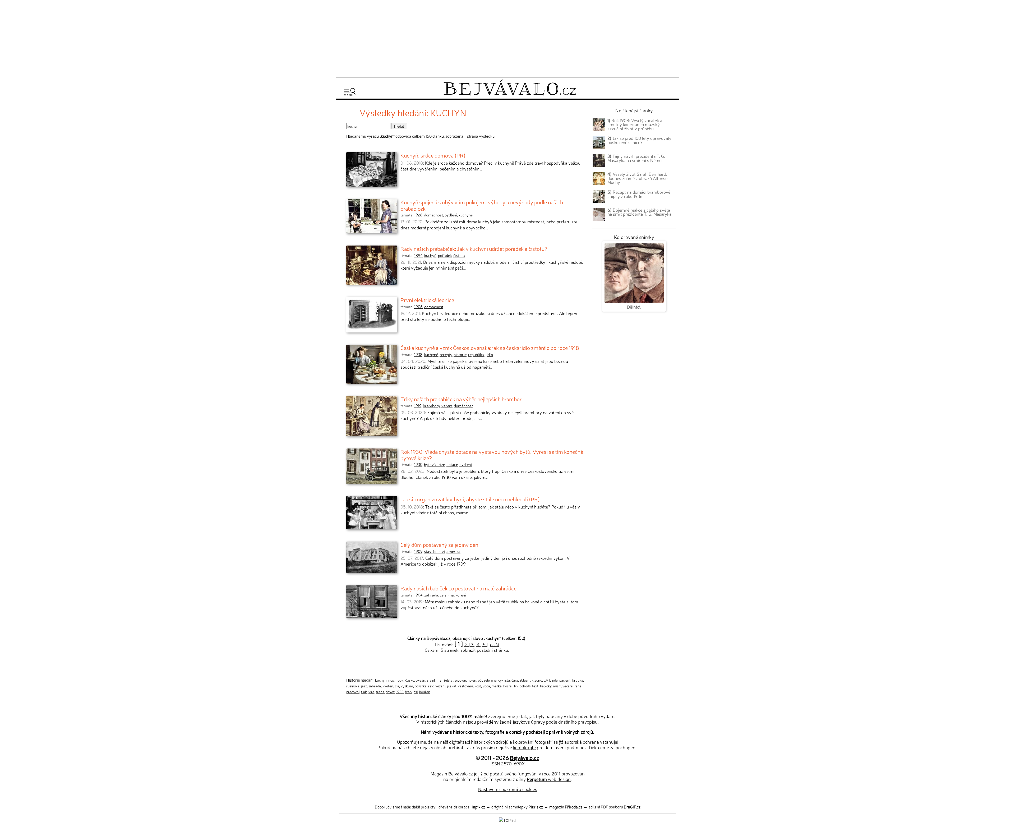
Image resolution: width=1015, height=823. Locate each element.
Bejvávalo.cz (524, 757)
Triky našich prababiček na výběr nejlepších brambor (461, 399)
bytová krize (434, 464)
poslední (485, 650)
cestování (465, 685)
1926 (418, 215)
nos (391, 680)
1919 (417, 405)
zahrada (431, 595)
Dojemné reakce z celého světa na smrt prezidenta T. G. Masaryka (639, 212)
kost (477, 685)
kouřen (424, 691)
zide (555, 680)
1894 (418, 255)
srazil (431, 680)
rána (578, 685)
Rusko (409, 680)
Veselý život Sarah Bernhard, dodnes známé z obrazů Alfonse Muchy (637, 178)
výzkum (407, 685)
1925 (400, 691)
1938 (418, 354)
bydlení (451, 215)
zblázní (525, 680)
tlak (364, 691)
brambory (431, 405)
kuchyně (466, 215)
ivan (408, 691)
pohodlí (524, 685)
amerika (453, 551)
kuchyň (430, 255)
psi (415, 691)
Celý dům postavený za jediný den (439, 544)
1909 (418, 551)
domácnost (433, 215)
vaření (446, 405)
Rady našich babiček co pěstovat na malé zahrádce (458, 588)
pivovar (460, 680)
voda (486, 685)
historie (460, 354)
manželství (444, 680)
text (535, 685)
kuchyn (381, 680)
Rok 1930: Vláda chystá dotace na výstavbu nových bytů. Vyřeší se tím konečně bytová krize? (491, 454)
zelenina (447, 595)
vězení (440, 685)
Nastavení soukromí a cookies (507, 789)
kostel (508, 685)
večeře (567, 685)
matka (497, 685)
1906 (418, 306)
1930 (418, 464)
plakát (451, 685)
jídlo (489, 354)
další (494, 644)
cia (397, 685)
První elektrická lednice (427, 299)
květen (387, 685)
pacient (565, 680)
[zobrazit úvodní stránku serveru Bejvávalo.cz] (509, 94)
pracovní (352, 691)
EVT (547, 680)
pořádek (445, 255)
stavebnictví (434, 551)
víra (371, 691)
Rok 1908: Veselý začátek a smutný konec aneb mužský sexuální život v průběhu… (634, 124)
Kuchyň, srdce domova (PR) (432, 155)
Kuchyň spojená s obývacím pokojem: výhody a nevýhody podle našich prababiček (481, 205)
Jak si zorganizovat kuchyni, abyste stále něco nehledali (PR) (470, 499)
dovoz (390, 691)
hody (399, 680)
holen (472, 680)
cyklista (504, 680)
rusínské (352, 685)
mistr (557, 685)
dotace (452, 464)
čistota (459, 255)
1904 (418, 595)
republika (476, 354)
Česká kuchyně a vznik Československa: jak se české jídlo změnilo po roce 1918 (489, 347)
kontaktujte (524, 747)
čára (514, 680)
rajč (431, 685)
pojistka (421, 685)
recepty (446, 354)
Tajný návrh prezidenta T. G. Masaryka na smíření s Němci (636, 158)
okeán (420, 680)
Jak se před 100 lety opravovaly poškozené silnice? (639, 140)
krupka (577, 680)
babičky (545, 685)
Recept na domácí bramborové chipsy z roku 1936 (638, 194)
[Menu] (349, 92)
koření (460, 595)
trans (380, 691)
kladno (537, 680)
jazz (364, 685)
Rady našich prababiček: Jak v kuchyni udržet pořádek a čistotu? (473, 248)
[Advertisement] (507, 38)
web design (549, 779)
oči (480, 680)
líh (516, 685)
